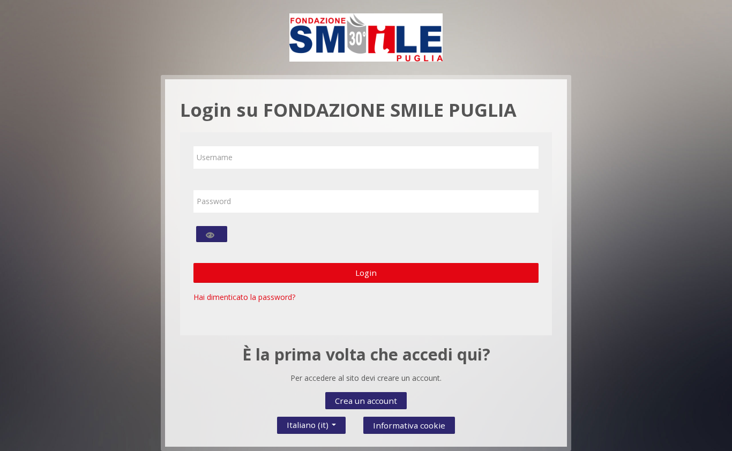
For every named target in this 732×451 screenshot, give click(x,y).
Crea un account (366, 400)
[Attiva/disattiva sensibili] (211, 234)
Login (366, 272)
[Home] (365, 37)
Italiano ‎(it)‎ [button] (309, 422)
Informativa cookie (409, 425)
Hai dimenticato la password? (244, 297)
